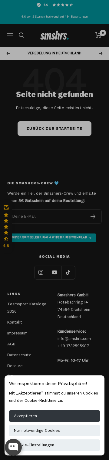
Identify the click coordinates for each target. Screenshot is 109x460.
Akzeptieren (25, 416)
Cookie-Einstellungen (34, 445)
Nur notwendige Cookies (37, 430)
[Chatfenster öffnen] (13, 447)
